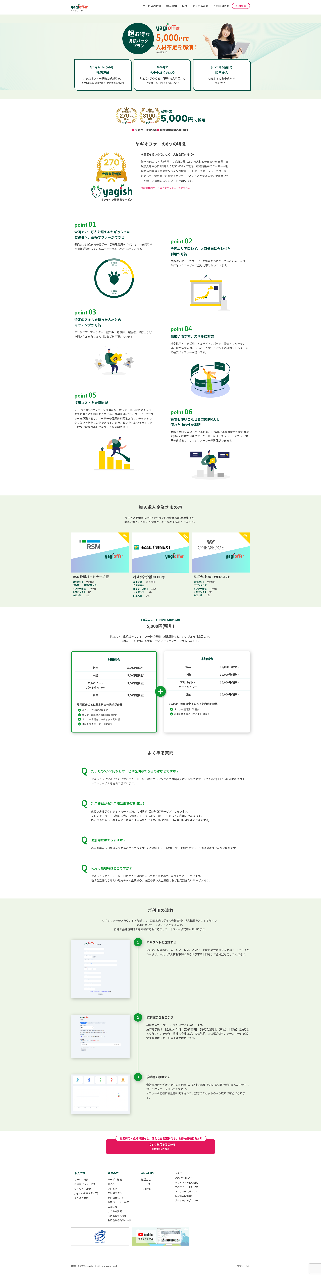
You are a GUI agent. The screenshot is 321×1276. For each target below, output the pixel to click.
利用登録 (241, 6)
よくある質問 (200, 6)
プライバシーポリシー (186, 1200)
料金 (184, 6)
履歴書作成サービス (84, 1184)
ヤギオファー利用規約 (186, 1182)
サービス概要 (81, 1179)
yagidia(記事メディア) (86, 1193)
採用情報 (146, 1188)
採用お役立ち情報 (117, 1215)
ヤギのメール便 (82, 1188)
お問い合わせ (243, 1265)
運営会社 (146, 1179)
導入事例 (171, 6)
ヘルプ (178, 1173)
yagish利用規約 (183, 1177)
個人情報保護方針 (184, 1196)
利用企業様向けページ (119, 1220)
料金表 (111, 1184)
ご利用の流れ (221, 6)
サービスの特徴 (151, 6)
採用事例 (112, 1188)
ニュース (145, 1184)
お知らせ (112, 1206)
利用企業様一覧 (116, 1197)
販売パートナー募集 (118, 1202)
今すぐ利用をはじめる (162, 1146)
